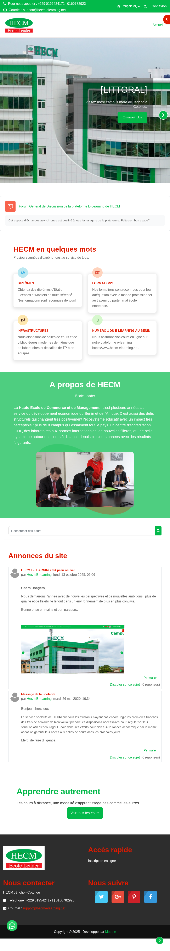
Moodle (110, 932)
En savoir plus (132, 117)
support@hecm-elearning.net (44, 10)
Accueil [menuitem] (158, 25)
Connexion (159, 6)
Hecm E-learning (39, 574)
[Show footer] (159, 940)
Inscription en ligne (102, 861)
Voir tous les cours (85, 813)
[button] (128, 6)
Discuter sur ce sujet (125, 684)
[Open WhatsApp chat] (12, 925)
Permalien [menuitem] (150, 677)
